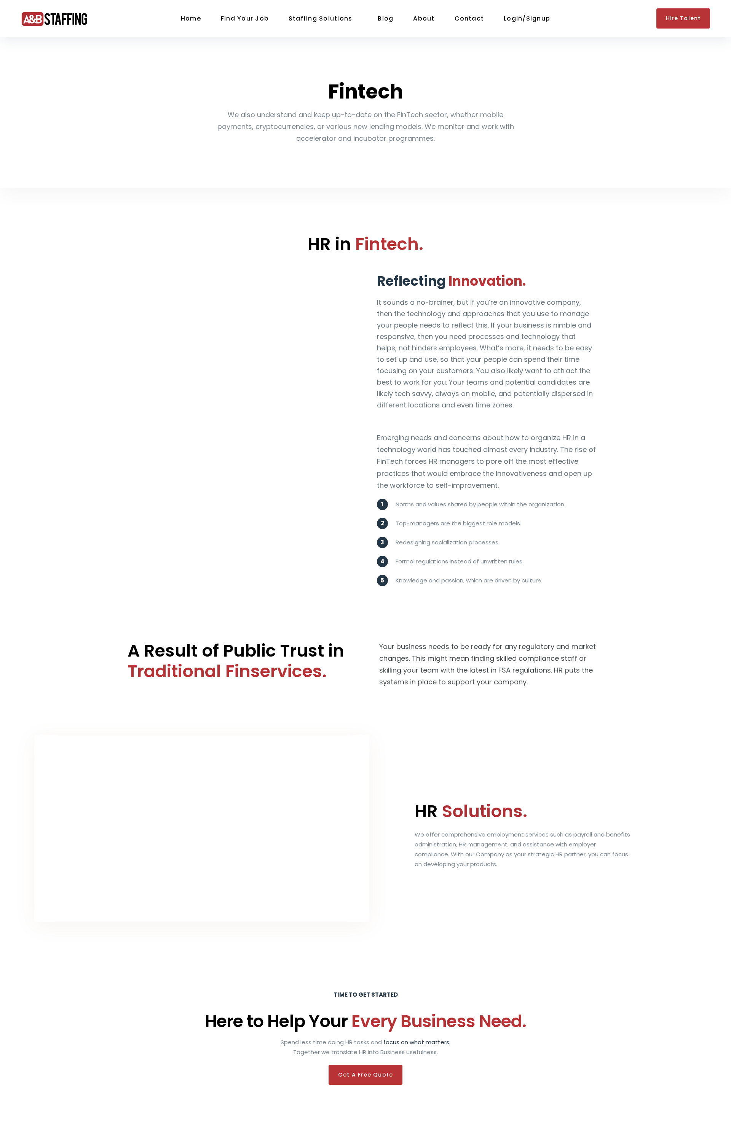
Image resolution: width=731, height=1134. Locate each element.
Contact (469, 18)
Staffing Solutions (320, 18)
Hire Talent (683, 18)
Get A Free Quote (365, 1074)
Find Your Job (245, 18)
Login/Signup (527, 18)
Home (191, 18)
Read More (430, 885)
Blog (385, 18)
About (423, 18)
